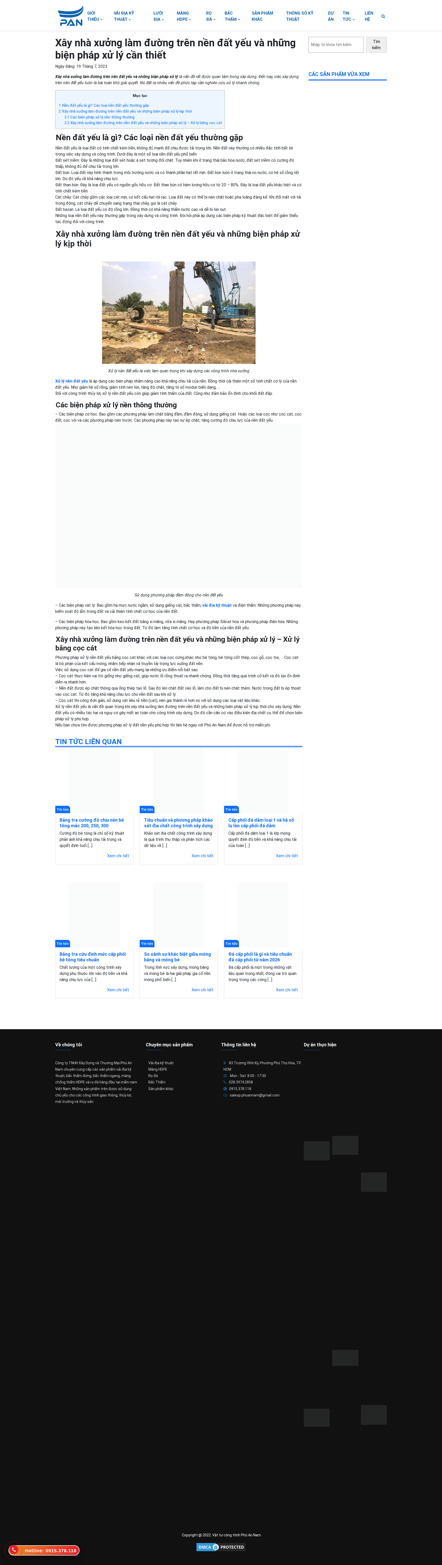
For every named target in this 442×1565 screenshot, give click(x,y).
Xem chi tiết (118, 855)
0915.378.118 (240, 1089)
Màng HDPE (157, 1069)
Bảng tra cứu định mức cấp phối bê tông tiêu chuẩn (93, 956)
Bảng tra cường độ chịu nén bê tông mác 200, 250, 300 (92, 822)
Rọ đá (153, 1076)
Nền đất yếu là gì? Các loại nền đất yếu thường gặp (104, 105)
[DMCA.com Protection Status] (221, 1547)
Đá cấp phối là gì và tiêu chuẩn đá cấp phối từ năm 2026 (260, 956)
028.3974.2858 (241, 1082)
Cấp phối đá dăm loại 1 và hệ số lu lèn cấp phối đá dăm (261, 822)
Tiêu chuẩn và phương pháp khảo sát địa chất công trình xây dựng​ (178, 822)
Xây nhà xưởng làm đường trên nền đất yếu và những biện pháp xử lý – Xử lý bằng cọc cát (143, 123)
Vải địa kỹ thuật (161, 1063)
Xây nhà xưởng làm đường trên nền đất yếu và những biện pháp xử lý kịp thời (125, 111)
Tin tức (63, 809)
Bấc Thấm (156, 1082)
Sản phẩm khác (161, 1089)
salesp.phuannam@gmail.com (255, 1095)
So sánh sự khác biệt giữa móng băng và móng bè (177, 956)
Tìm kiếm (376, 44)
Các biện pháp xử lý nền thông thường (99, 117)
